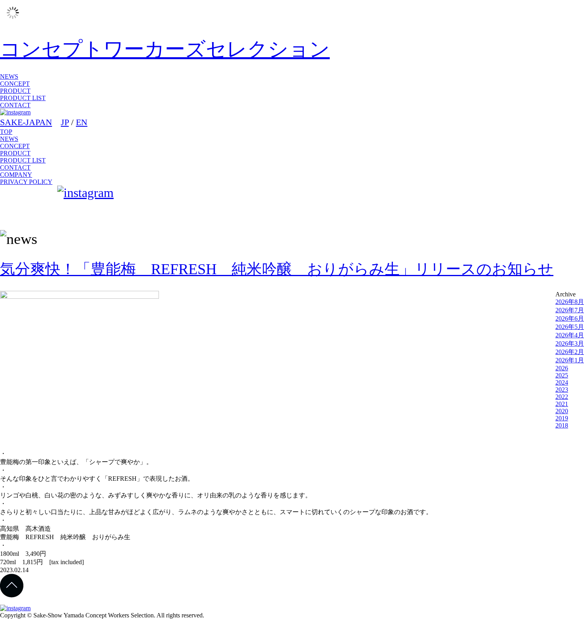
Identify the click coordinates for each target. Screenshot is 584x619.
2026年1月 (569, 360)
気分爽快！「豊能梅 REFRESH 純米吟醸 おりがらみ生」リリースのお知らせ (276, 269)
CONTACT (15, 105)
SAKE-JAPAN (26, 122)
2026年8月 (569, 301)
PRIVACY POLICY (26, 181)
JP (65, 122)
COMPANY (16, 174)
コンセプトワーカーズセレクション (165, 49)
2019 (561, 418)
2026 (561, 368)
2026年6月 (569, 318)
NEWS (9, 76)
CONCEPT (15, 83)
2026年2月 (569, 351)
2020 (561, 411)
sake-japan (27, 204)
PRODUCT (15, 90)
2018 (561, 425)
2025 (561, 375)
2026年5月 (569, 326)
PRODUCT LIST (23, 98)
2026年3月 (569, 343)
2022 (561, 396)
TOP (6, 131)
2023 (561, 389)
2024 (561, 382)
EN (81, 122)
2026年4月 (569, 335)
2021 (561, 403)
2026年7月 (569, 310)
